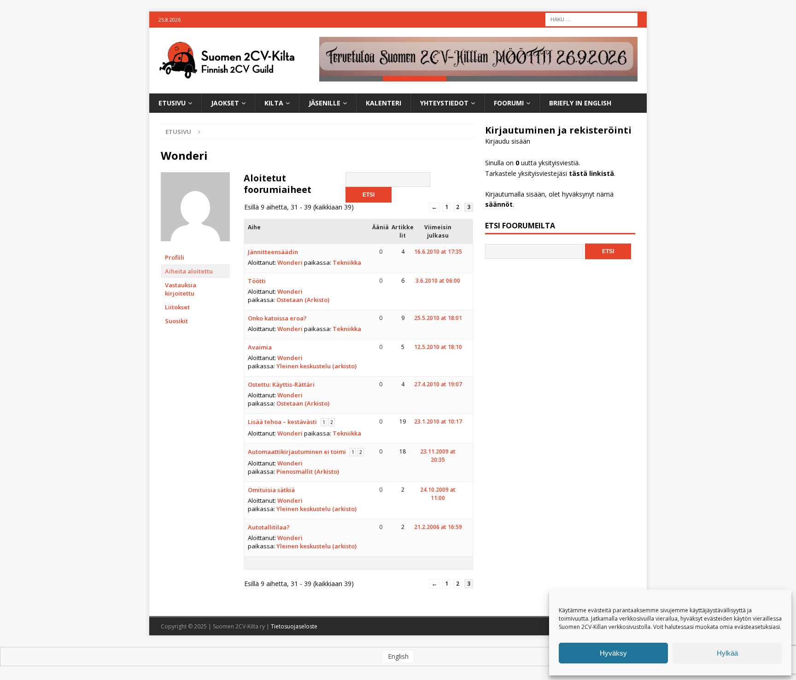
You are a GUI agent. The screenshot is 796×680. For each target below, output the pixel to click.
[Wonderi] (195, 246)
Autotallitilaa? (269, 527)
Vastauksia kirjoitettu (180, 289)
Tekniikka (347, 262)
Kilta (273, 103)
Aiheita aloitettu (189, 271)
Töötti (257, 281)
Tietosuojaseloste (294, 626)
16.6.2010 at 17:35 (438, 252)
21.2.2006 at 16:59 (438, 527)
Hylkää (727, 653)
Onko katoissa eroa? (277, 318)
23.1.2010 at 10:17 (438, 421)
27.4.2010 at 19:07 (438, 384)
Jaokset (225, 103)
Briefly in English (580, 103)
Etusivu (172, 103)
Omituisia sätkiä (271, 490)
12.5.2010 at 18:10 (438, 347)
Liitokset (177, 307)
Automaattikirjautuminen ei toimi (297, 452)
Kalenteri (383, 103)
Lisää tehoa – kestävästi (282, 422)
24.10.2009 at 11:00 (438, 494)
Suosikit (176, 321)
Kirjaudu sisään (507, 141)
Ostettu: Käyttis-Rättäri (281, 384)
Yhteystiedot (444, 103)
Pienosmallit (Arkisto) (307, 471)
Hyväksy (613, 653)
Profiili (174, 257)
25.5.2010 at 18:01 (438, 318)
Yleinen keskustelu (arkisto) (316, 366)
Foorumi (509, 103)
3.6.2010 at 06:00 (438, 281)
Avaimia (260, 347)
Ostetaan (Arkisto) (302, 300)
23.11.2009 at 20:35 (438, 456)
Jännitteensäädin (273, 252)
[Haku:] (591, 18)
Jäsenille (324, 103)
